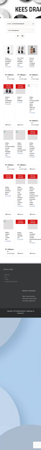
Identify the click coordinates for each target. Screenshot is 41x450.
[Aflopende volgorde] (33, 23)
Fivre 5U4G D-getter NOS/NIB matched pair (20, 61)
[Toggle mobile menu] (36, 9)
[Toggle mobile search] (32, 9)
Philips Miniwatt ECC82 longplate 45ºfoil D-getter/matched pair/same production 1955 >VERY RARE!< (33, 195)
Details (11, 75)
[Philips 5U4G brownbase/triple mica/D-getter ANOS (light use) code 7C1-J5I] (32, 89)
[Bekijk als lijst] (22, 36)
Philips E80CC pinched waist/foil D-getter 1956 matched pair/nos (32, 149)
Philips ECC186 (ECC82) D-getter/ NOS (8, 190)
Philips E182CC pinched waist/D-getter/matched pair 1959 (21, 147)
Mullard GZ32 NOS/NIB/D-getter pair (8, 99)
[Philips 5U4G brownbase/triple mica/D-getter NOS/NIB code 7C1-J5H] (8, 135)
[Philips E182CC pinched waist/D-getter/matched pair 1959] (20, 135)
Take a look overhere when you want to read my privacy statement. (29, 298)
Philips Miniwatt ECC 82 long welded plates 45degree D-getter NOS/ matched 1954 (20, 195)
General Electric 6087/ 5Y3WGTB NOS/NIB (32, 61)
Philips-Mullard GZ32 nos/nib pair (7, 236)
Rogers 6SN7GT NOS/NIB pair (19, 235)
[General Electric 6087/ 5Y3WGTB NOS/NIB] (32, 50)
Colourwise (20, 313)
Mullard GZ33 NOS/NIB (19, 98)
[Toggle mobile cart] (27, 9)
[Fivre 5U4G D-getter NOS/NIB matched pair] (20, 50)
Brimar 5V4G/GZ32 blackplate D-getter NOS (8, 61)
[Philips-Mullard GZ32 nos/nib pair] (8, 224)
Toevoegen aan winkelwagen (7, 77)
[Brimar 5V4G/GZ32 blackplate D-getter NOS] (8, 50)
